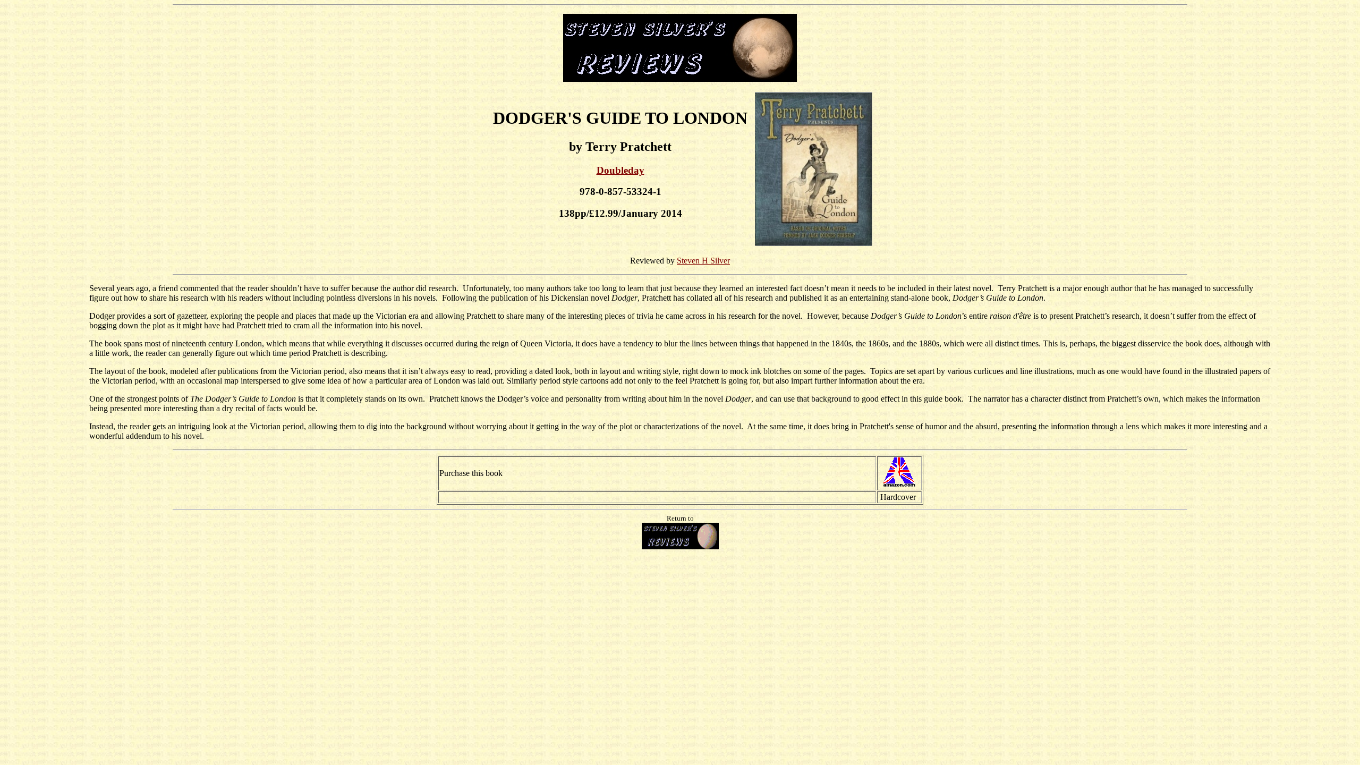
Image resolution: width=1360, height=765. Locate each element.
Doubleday (620, 170)
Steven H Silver (703, 260)
